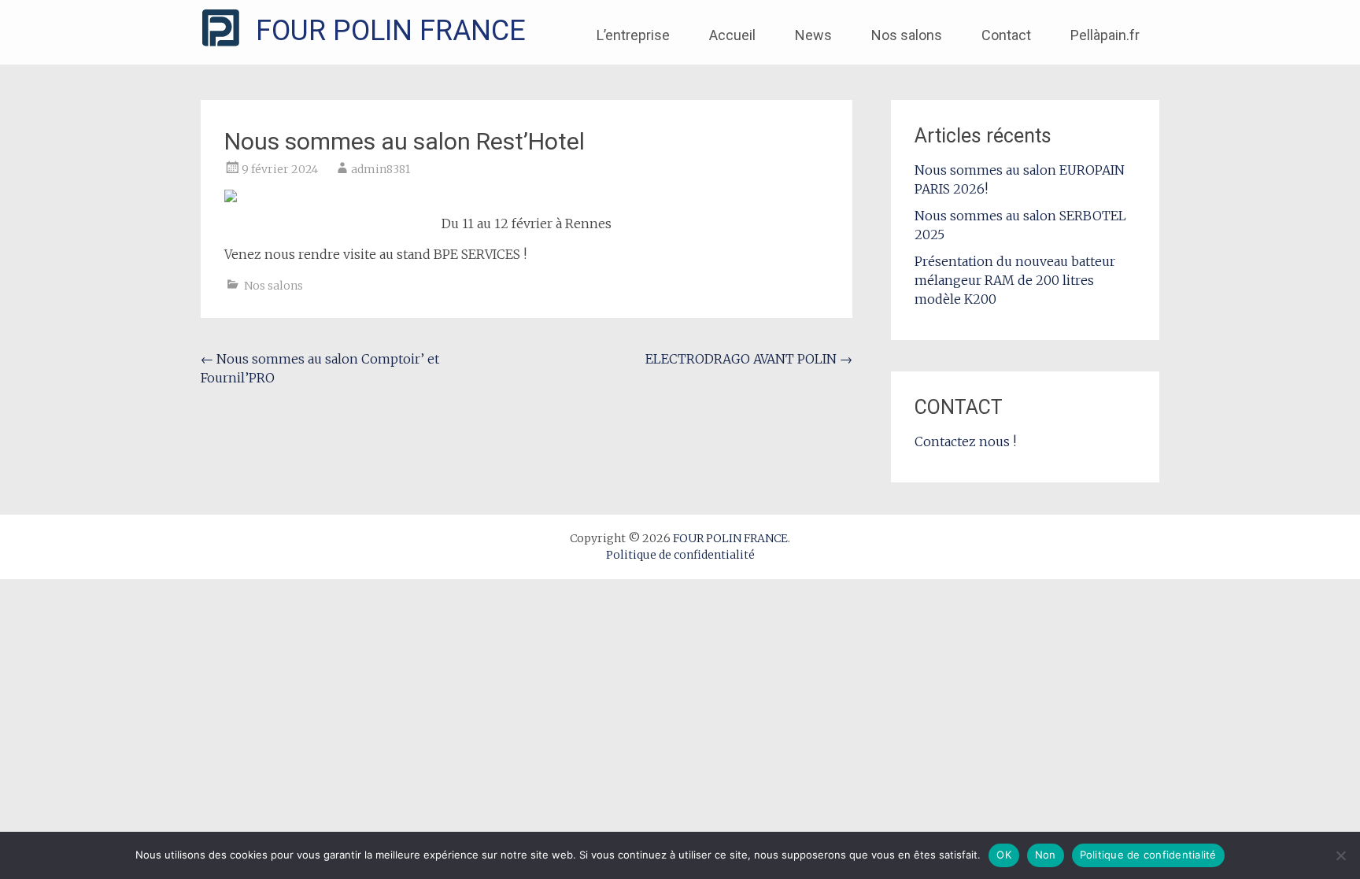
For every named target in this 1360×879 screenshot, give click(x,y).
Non (1045, 854)
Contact (1006, 35)
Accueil (732, 35)
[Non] (1340, 855)
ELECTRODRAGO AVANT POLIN (748, 359)
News (813, 35)
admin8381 (380, 169)
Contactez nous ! (965, 441)
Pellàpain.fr (1105, 35)
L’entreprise (633, 35)
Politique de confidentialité (680, 555)
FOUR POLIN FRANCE (391, 30)
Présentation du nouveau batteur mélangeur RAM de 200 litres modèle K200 (1015, 280)
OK (1003, 854)
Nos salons (906, 35)
